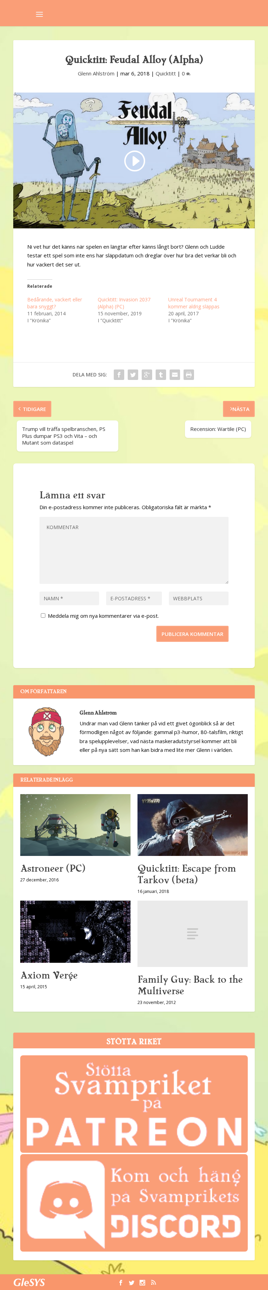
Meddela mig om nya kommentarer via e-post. (103, 615)
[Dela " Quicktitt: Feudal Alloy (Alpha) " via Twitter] (133, 375)
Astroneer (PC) (52, 868)
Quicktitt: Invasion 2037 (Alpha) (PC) (124, 303)
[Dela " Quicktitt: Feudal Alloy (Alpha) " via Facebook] (119, 375)
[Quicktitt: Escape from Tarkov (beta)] (192, 825)
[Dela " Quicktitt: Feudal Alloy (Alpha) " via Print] (189, 375)
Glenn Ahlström (96, 73)
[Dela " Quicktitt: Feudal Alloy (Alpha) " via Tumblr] (161, 375)
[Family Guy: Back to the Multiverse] (192, 934)
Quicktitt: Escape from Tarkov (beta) (186, 874)
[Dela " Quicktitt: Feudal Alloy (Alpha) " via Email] (175, 375)
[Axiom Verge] (75, 932)
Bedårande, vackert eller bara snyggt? (54, 303)
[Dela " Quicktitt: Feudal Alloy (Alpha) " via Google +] (147, 375)
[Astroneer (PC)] (75, 825)
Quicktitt (166, 73)
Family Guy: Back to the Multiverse (190, 985)
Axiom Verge (48, 975)
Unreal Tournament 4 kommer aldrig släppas (193, 303)
